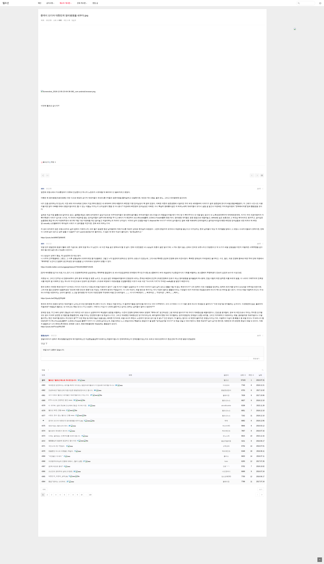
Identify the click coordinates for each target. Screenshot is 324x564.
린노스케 (226, 436)
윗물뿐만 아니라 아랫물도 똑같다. (61, 451)
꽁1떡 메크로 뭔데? (55, 466)
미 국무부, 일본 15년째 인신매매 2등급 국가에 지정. (67, 405)
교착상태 (226, 446)
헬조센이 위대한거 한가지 (58, 431)
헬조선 (226, 380)
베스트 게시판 (66, 3)
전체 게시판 (82, 3)
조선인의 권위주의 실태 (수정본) (60, 471)
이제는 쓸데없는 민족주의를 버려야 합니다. (64, 436)
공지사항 (50, 3)
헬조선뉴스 (226, 400)
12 (78, 380)
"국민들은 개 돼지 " (55, 456)
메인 (39, 3)
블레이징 (226, 395)
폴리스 (226, 456)
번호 (43, 375)
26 (116, 385)
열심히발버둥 (226, 441)
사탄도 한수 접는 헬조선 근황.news (61, 415)
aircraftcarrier (226, 405)
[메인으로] (295, 29)
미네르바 (226, 385)
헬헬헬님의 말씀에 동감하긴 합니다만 (62, 441)
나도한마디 (226, 471)
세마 (42, 189)
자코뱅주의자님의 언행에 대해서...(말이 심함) (65, 461)
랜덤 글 (95, 3)
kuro (226, 461)
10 (74, 471)
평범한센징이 (226, 390)
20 (69, 426)
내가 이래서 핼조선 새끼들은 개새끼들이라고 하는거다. (68, 395)
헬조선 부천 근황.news (56, 410)
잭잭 (42, 20)
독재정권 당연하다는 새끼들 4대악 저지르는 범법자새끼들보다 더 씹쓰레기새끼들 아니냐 (81, 385)
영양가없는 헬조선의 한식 (58, 426)
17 (84, 461)
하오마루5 (226, 426)
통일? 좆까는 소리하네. (57, 482)
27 (91, 395)
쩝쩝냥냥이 (45, 335)
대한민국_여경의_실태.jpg (58, 476)
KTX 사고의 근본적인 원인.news (60, 400)
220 (90, 495)
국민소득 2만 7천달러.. (56, 446)
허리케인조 (226, 431)
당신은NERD (226, 476)
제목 (130, 375)
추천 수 (251, 375)
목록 (44, 489)
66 (95, 390)
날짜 (260, 375)
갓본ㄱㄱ (226, 466)
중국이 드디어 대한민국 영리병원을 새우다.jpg (64, 15)
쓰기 (260, 489)
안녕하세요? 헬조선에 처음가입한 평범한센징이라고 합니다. (70, 390)
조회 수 (243, 375)
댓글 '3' (44, 343)
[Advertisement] (19, 47)
